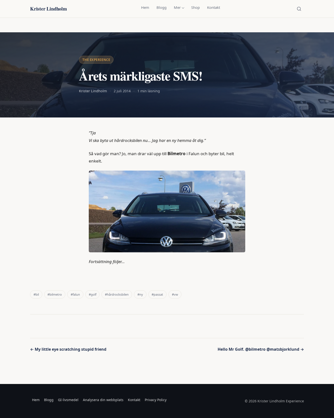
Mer (177, 7)
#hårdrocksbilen (117, 294)
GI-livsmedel (68, 399)
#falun (75, 294)
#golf (92, 294)
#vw (175, 294)
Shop (195, 7)
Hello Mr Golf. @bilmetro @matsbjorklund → (261, 349)
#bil (36, 294)
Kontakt (213, 7)
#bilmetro (54, 294)
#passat (157, 294)
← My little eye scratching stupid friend (68, 349)
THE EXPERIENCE (96, 60)
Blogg (161, 7)
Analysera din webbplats (103, 399)
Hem (145, 7)
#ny (140, 294)
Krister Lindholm (48, 8)
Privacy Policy (156, 399)
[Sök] (299, 9)
